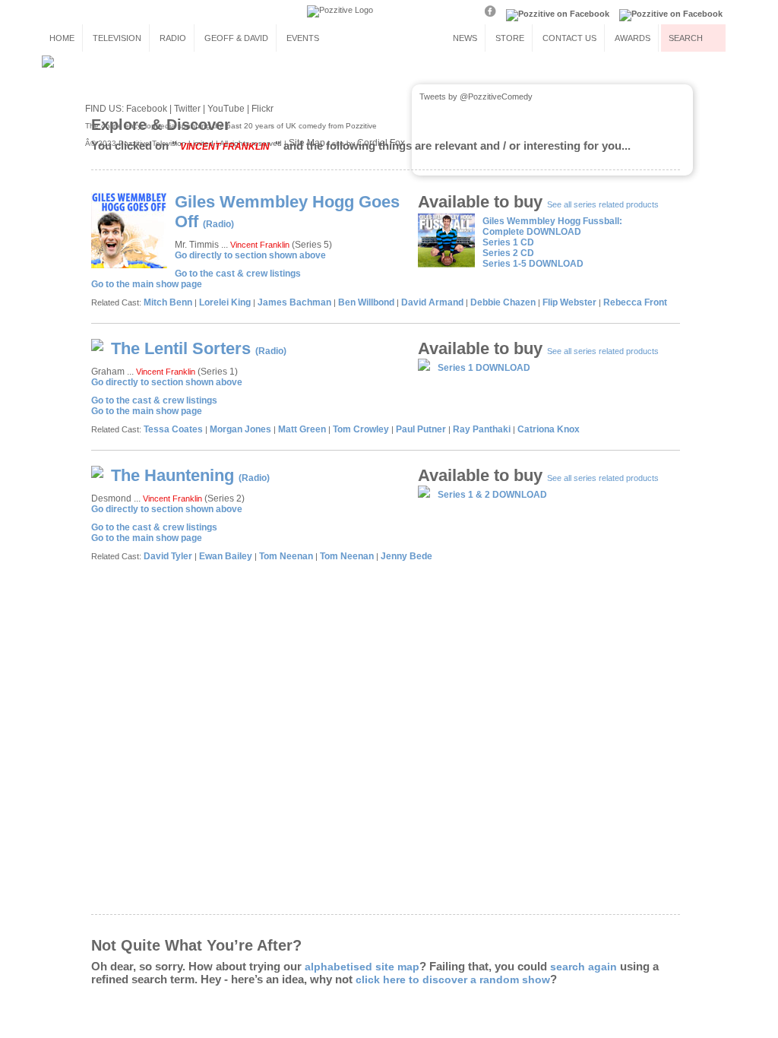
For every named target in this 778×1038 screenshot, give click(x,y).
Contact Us (569, 38)
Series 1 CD (508, 242)
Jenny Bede (406, 556)
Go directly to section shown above (250, 255)
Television (117, 38)
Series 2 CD (508, 253)
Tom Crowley (361, 429)
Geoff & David (236, 38)
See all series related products (603, 204)
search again (583, 966)
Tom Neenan (286, 556)
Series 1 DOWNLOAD (484, 367)
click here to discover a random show (453, 979)
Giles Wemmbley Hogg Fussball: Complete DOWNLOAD (552, 226)
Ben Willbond (366, 302)
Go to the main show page (146, 284)
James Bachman (294, 302)
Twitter (187, 108)
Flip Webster (569, 302)
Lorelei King (225, 302)
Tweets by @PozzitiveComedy (476, 96)
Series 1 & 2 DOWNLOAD (492, 494)
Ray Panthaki (482, 429)
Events (302, 38)
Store (509, 38)
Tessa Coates (173, 429)
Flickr (262, 108)
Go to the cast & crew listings (238, 273)
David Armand (432, 302)
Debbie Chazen (503, 302)
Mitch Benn (168, 302)
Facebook (146, 108)
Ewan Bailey (225, 556)
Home (61, 38)
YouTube (226, 108)
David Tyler (168, 556)
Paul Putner (421, 429)
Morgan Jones (240, 429)
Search (686, 38)
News (465, 38)
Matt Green (302, 429)
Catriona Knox (548, 429)
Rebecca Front (635, 302)
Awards (632, 38)
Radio (173, 38)
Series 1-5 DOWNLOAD (533, 263)
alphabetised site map (362, 966)
